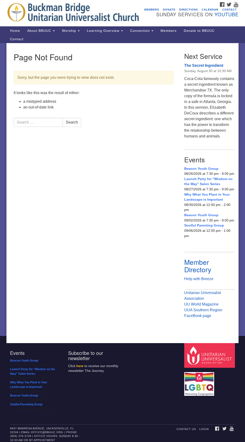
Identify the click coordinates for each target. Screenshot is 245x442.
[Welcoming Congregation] (199, 381)
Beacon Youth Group (201, 168)
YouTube (226, 14)
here (80, 366)
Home (15, 31)
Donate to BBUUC (199, 31)
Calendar (210, 9)
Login (204, 429)
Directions (188, 9)
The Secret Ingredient (203, 65)
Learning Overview (104, 31)
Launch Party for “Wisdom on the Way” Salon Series (208, 181)
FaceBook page (197, 316)
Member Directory (197, 265)
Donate (169, 9)
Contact (229, 9)
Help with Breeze (198, 279)
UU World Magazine (201, 304)
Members (151, 9)
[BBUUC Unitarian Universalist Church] (74, 13)
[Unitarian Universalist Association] (210, 355)
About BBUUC (39, 31)
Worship (69, 31)
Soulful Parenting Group (204, 225)
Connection (140, 31)
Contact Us (186, 429)
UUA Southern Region (203, 310)
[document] (122, 189)
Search (72, 122)
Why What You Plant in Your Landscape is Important (207, 197)
